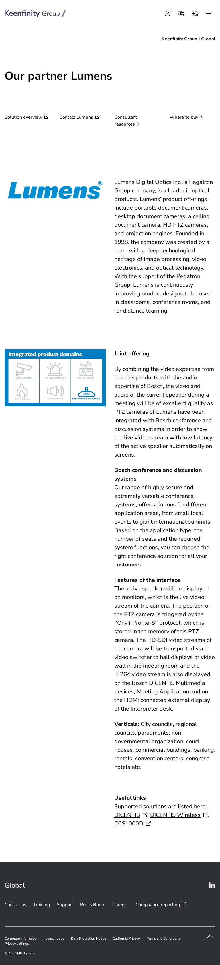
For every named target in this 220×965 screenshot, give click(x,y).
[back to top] (210, 936)
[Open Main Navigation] (208, 14)
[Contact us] (181, 14)
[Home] (35, 13)
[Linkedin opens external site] (212, 885)
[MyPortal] (167, 14)
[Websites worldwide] (195, 14)
